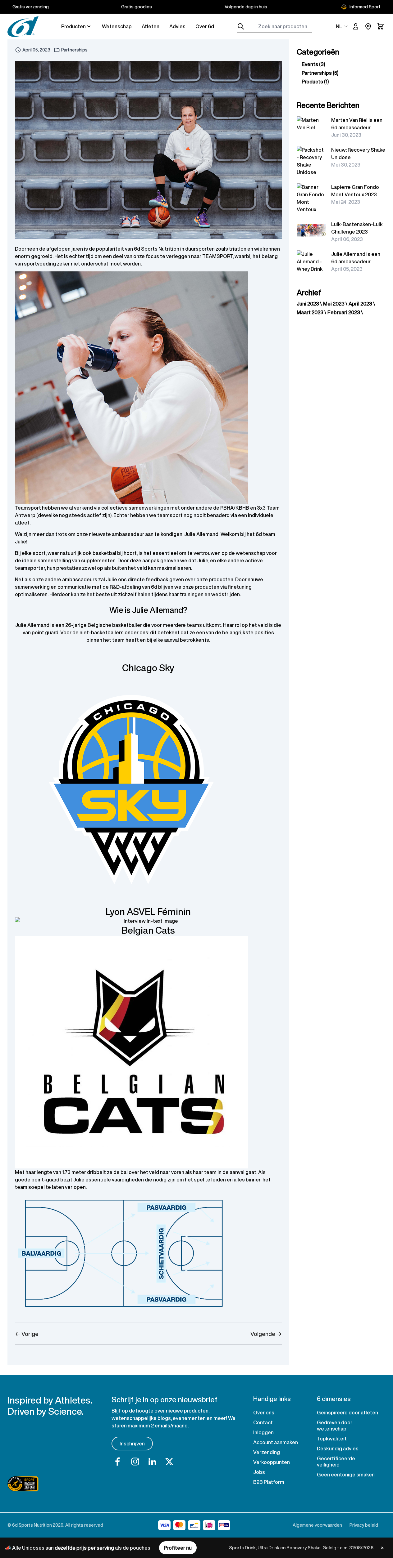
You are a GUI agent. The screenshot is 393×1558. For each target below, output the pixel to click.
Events (313, 64)
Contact (263, 1422)
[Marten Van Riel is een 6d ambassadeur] (311, 123)
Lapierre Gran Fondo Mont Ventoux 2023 (355, 190)
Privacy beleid (364, 1525)
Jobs (259, 1472)
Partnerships (74, 50)
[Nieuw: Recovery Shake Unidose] (311, 161)
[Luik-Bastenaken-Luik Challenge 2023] (311, 230)
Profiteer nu (178, 1547)
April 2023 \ (362, 303)
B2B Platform (268, 1482)
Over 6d (204, 26)
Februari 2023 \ (345, 312)
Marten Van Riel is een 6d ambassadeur (356, 123)
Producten (73, 26)
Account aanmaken (275, 1442)
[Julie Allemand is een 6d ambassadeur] (311, 261)
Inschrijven (132, 1443)
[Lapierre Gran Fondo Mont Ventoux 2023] (311, 198)
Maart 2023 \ (311, 312)
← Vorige (27, 1334)
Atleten (150, 26)
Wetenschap (117, 26)
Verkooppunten (271, 1462)
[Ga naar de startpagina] (23, 26)
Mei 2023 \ (335, 303)
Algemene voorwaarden (317, 1525)
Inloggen (263, 1432)
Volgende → (265, 1334)
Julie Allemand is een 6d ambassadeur (355, 257)
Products (315, 81)
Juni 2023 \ (309, 303)
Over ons (263, 1412)
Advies (177, 26)
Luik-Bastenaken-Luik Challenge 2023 (357, 228)
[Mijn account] (356, 26)
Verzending (266, 1452)
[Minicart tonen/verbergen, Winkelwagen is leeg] (381, 26)
